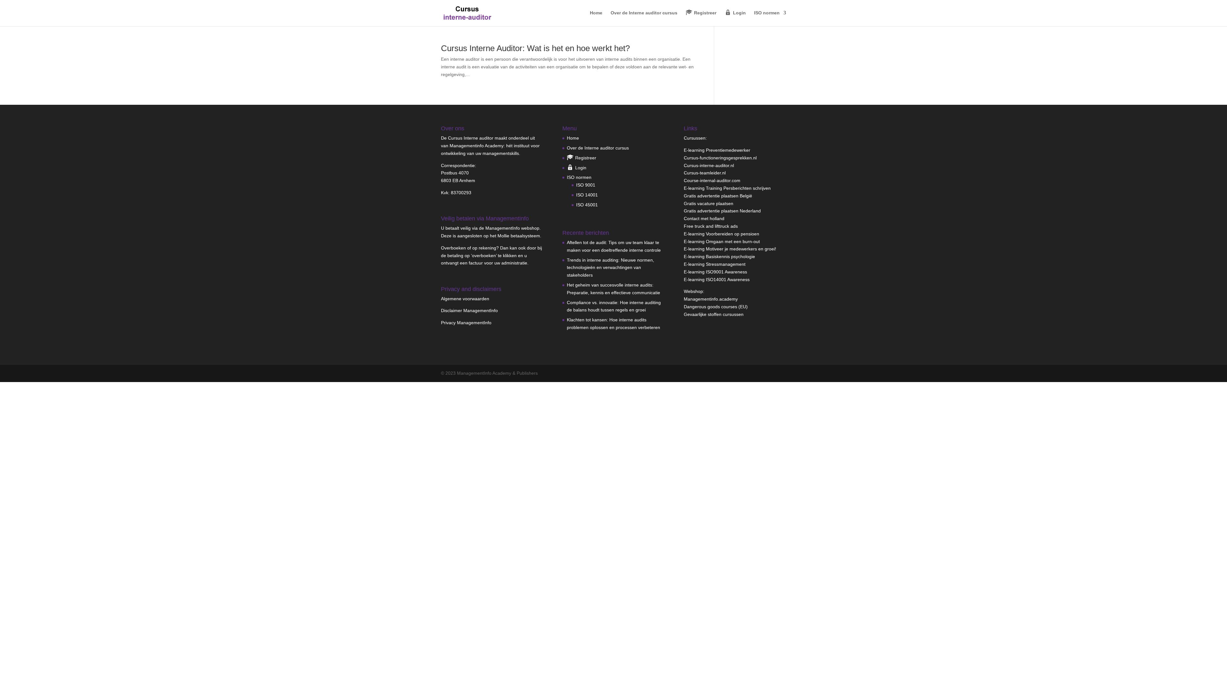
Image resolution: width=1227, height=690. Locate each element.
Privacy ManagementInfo (466, 322)
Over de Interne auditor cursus (644, 13)
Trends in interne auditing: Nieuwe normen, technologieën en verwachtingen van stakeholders (610, 267)
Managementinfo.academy (711, 299)
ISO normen (767, 13)
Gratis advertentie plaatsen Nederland (722, 210)
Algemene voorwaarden (465, 298)
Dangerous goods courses (710, 306)
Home (596, 13)
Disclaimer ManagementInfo (469, 310)
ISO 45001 (587, 204)
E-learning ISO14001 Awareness (717, 279)
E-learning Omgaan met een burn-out (722, 241)
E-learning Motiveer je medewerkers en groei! (730, 248)
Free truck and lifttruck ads (711, 226)
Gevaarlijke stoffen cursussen (714, 314)
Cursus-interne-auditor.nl (709, 165)
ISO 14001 (587, 194)
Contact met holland (704, 218)
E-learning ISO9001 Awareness (715, 271)
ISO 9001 (585, 185)
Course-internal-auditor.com (712, 180)
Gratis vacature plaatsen (708, 203)
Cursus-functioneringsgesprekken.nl (720, 157)
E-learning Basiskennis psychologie (719, 256)
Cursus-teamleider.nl (705, 172)
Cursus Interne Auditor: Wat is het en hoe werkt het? (535, 48)
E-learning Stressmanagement (714, 264)
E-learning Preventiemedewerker (717, 150)
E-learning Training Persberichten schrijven (727, 188)
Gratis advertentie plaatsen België (718, 195)
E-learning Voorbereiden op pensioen (721, 233)
